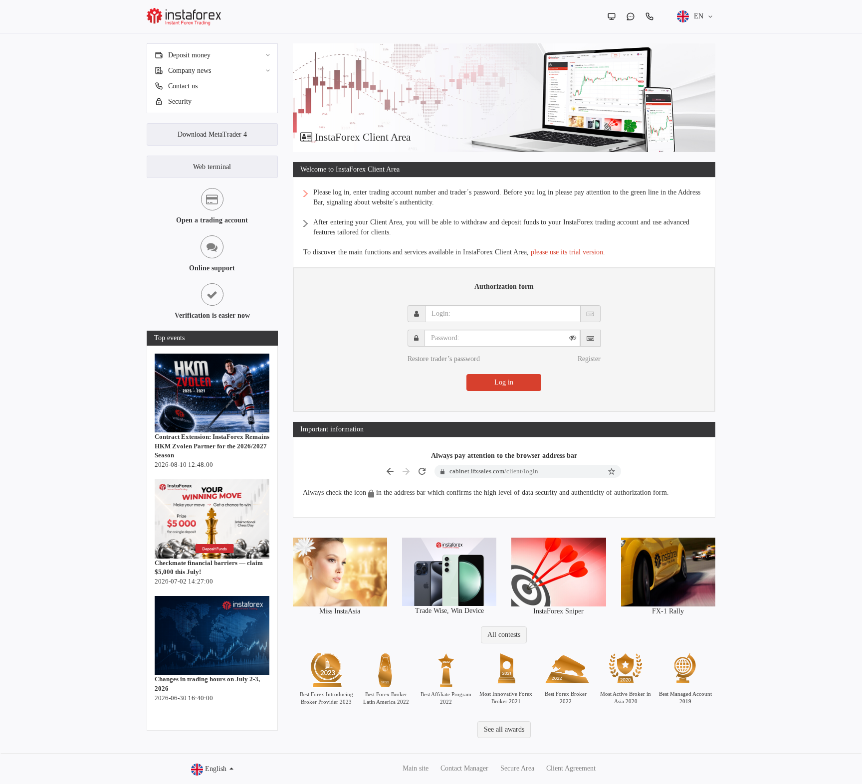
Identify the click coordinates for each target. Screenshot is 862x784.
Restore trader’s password (444, 359)
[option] (504, 97)
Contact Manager (464, 768)
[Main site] (611, 16)
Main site (416, 768)
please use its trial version (567, 252)
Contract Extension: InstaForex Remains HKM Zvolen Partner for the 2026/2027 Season (212, 446)
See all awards (504, 729)
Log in (503, 382)
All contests (503, 634)
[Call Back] (649, 16)
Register (589, 359)
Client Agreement (571, 768)
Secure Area (517, 768)
